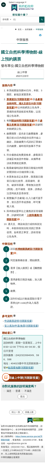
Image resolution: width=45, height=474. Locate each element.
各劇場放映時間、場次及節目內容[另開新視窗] (24, 103)
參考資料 (7, 316)
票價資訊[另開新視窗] (18, 99)
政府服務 (28, 29)
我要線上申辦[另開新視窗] (22, 377)
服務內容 (7, 85)
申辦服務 (39, 29)
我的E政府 (23, 7)
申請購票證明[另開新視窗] (18, 320)
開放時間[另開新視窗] (23, 120)
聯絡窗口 (7, 332)
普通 (17, 391)
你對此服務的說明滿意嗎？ (19, 386)
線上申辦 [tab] (22, 74)
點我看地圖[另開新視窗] (21, 367)
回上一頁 (16, 412)
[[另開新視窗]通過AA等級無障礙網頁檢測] (38, 419)
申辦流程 (7, 243)
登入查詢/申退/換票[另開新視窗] (21, 325)
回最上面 (29, 412)
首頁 (19, 29)
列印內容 (40, 35)
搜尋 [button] (41, 20)
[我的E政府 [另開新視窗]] (30, 420)
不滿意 (28, 391)
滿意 (9, 391)
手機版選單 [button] (3, 4)
